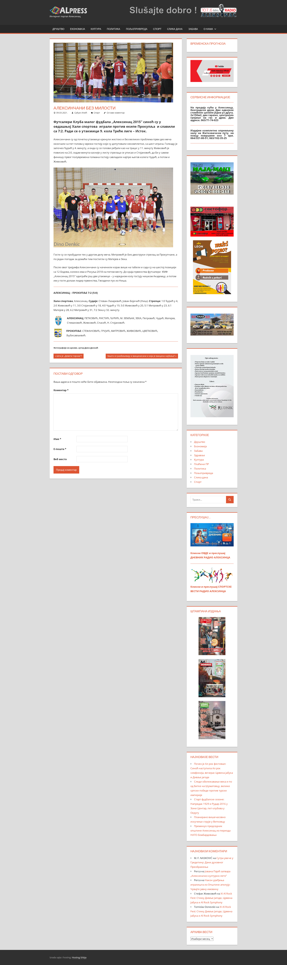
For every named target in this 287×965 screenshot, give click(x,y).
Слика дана (175, 29)
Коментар (61, 390)
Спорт (157, 29)
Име (57, 439)
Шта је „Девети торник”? (69, 356)
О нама (208, 29)
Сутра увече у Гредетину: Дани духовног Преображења (211, 862)
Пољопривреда (136, 29)
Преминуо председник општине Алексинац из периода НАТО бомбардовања (210, 830)
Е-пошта (60, 449)
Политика (113, 29)
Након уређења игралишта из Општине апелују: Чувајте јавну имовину (210, 884)
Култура (96, 29)
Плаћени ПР (201, 464)
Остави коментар (116, 112)
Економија (77, 29)
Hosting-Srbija (79, 957)
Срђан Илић (80, 112)
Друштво (58, 29)
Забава (193, 29)
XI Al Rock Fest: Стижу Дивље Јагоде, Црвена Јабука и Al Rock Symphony (211, 898)
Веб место (60, 459)
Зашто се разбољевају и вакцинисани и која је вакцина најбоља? (141, 356)
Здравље (199, 455)
